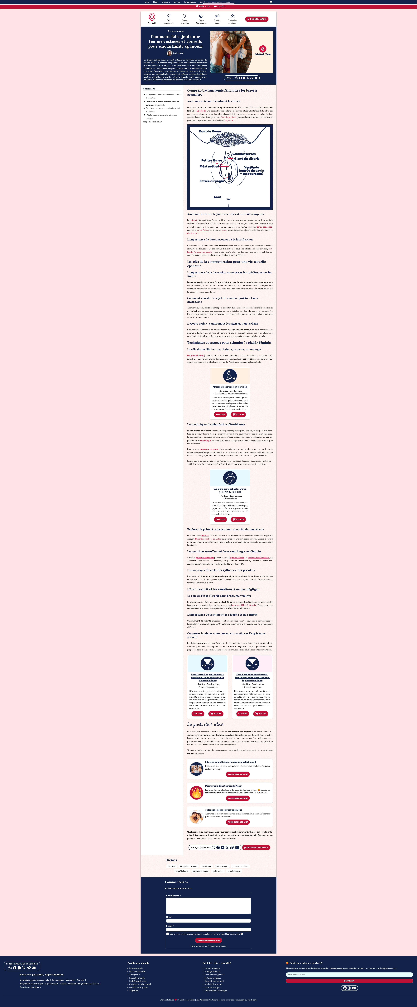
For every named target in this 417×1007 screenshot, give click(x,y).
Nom (169, 917)
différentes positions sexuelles (207, 539)
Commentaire (173, 895)
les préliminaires (182, 871)
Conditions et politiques (30, 987)
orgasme (229, 120)
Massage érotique (212, 972)
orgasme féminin (237, 558)
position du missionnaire (258, 558)
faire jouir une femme (188, 866)
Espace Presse (51, 984)
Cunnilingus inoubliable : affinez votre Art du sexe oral (229, 490)
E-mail (170, 926)
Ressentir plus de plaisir (214, 981)
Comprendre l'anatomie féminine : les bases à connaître (163, 96)
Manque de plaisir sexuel (140, 984)
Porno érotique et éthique (215, 991)
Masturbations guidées (214, 975)
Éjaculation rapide (137, 978)
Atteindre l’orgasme (213, 984)
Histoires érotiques (212, 978)
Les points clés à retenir (152, 122)
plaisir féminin (153, 60)
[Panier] (270, 2)
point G (193, 220)
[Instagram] (349, 988)
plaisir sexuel (192, 233)
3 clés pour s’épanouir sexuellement (223, 810)
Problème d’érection (138, 981)
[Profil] (169, 53)
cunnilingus (205, 440)
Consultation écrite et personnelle (34, 980)
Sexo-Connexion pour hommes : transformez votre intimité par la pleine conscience (207, 678)
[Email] (256, 78)
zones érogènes (264, 227)
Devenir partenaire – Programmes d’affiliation (79, 984)
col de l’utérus (203, 230)
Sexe (173, 31)
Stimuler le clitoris (229, 117)
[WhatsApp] (236, 77)
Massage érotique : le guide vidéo (230, 387)
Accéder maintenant (238, 774)
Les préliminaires (195, 355)
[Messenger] (244, 78)
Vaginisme (133, 991)
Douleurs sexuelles (137, 972)
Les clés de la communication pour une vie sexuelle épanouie (162, 103)
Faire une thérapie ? (212, 987)
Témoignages (58, 980)
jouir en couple (222, 866)
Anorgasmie (134, 975)
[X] (248, 78)
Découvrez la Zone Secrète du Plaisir (223, 786)
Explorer (220, 415)
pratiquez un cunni (209, 449)
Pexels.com (251, 1000)
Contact (80, 980)
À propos (70, 980)
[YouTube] (354, 988)
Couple (180, 31)
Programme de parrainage (31, 984)
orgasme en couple (200, 871)
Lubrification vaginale (138, 987)
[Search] (201, 2)
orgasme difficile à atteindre (244, 605)
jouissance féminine (240, 866)
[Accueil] (168, 31)
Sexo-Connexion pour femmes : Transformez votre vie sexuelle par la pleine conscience (252, 678)
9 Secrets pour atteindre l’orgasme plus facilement (230, 762)
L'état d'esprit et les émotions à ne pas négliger (161, 116)
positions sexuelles (205, 557)
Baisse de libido (136, 968)
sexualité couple (234, 871)
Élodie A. (180, 53)
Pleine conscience (212, 968)
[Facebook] (240, 78)
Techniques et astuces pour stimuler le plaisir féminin (163, 110)
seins (224, 230)
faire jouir (171, 866)
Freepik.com (240, 1000)
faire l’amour (206, 866)
